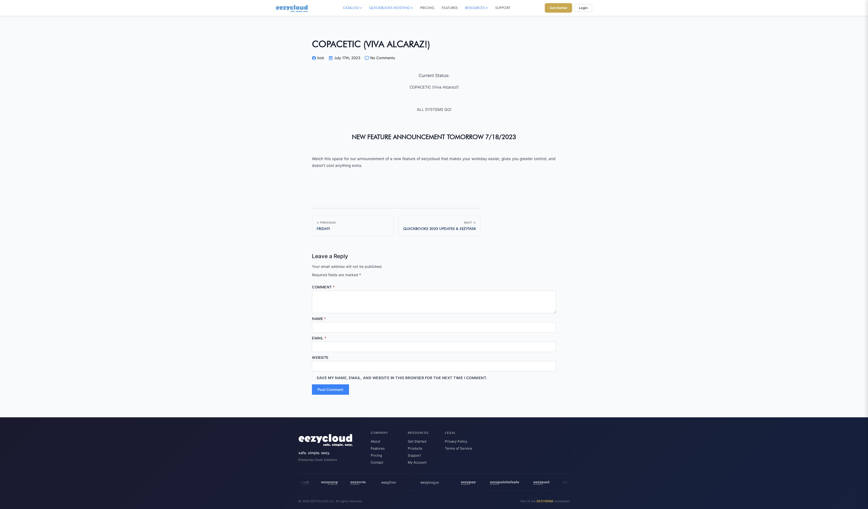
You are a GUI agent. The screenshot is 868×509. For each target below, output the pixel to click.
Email (319, 338)
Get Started (558, 8)
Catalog (351, 8)
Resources (475, 8)
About (375, 441)
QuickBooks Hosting (389, 8)
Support (503, 8)
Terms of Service (458, 448)
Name (319, 318)
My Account (417, 462)
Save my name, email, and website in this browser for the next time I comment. (402, 378)
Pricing (427, 8)
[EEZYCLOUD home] (292, 8)
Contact (377, 462)
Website (320, 357)
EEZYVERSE (545, 501)
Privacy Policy (456, 441)
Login (583, 8)
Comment (323, 287)
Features (450, 8)
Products (415, 448)
